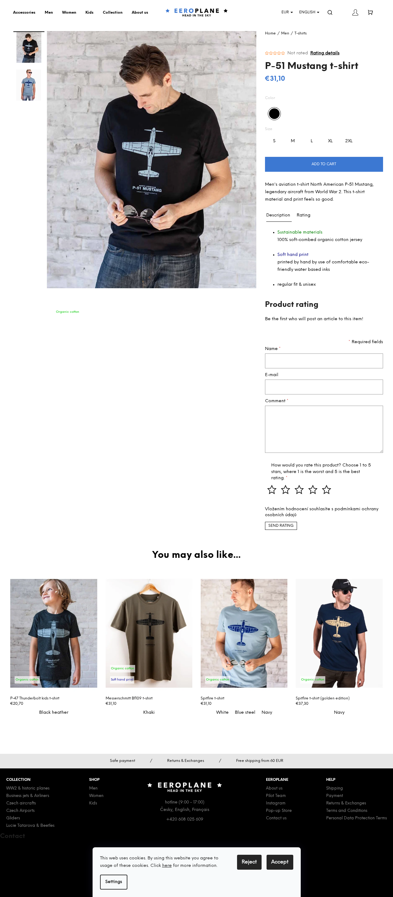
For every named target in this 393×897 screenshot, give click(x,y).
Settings (113, 882)
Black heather (53, 712)
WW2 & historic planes (27, 788)
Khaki (149, 712)
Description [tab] (278, 215)
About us (274, 788)
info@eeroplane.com (30, 846)
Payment (334, 796)
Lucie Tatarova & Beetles (30, 826)
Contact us (276, 818)
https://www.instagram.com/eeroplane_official (59, 875)
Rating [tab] (303, 215)
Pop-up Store (279, 811)
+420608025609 (27, 854)
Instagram (276, 803)
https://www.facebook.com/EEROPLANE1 (52, 868)
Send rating (281, 526)
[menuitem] (26, 12)
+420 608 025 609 (184, 819)
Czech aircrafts (21, 803)
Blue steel (245, 712)
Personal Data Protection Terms (356, 818)
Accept (280, 862)
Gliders (13, 818)
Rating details (325, 53)
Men (93, 788)
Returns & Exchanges (346, 803)
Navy (267, 712)
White (222, 712)
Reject (249, 862)
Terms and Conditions (346, 811)
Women (96, 796)
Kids (93, 803)
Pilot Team (276, 796)
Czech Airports (20, 811)
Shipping (334, 788)
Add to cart (324, 164)
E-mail (271, 375)
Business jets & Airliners (27, 796)
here (167, 865)
